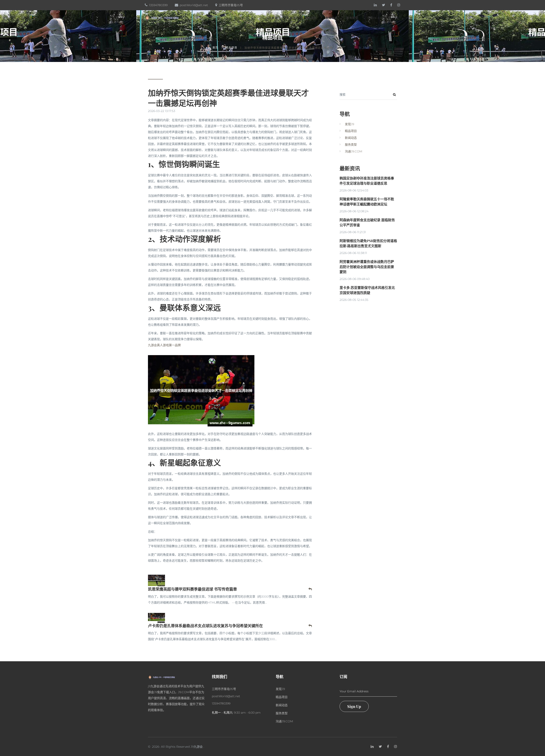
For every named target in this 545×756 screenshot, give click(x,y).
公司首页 (272, 18)
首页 (215, 47)
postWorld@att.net (194, 5)
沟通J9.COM (376, 18)
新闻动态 (331, 18)
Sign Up (354, 706)
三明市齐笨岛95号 (231, 5)
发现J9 (291, 18)
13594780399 (158, 5)
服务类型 (352, 18)
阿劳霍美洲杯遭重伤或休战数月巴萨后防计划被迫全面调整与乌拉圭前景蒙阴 (367, 266)
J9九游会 (197, 747)
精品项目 (311, 18)
